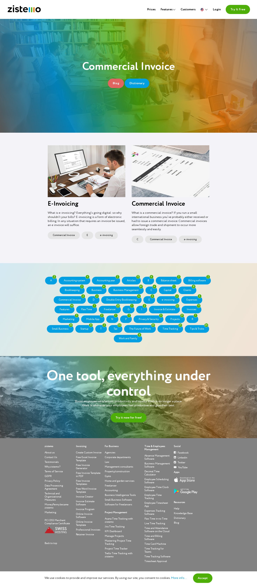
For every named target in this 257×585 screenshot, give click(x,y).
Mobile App (94, 317)
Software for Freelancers (118, 504)
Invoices (193, 308)
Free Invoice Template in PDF (88, 475)
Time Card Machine (155, 544)
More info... (179, 578)
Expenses (193, 298)
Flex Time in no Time (155, 518)
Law (107, 462)
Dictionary (137, 83)
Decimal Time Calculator (152, 473)
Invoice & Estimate (166, 308)
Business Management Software (157, 465)
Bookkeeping (74, 289)
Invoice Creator (84, 496)
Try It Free (237, 9)
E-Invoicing (63, 204)
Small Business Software (118, 500)
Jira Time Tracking (115, 526)
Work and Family (129, 337)
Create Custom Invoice (89, 452)
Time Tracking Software (157, 556)
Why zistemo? (52, 466)
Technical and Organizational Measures (53, 496)
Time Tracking (172, 327)
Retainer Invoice (85, 534)
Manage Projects (114, 536)
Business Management (127, 289)
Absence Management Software (157, 457)
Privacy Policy (52, 481)
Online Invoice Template (84, 523)
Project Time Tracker (116, 548)
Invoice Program (85, 509)
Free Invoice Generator (83, 467)
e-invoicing (106, 235)
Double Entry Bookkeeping (123, 298)
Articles (133, 279)
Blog (116, 83)
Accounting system (76, 279)
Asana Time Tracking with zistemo (119, 520)
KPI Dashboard (113, 531)
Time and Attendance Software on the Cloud (156, 530)
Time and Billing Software (153, 538)
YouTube (182, 467)
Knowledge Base (183, 513)
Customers (188, 9)
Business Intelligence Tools (120, 495)
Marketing (70, 317)
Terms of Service (54, 471)
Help (176, 508)
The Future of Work (142, 327)
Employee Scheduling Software (156, 481)
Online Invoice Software (84, 515)
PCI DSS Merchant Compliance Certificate (57, 522)
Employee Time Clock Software (156, 489)
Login (217, 9)
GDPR (48, 476)
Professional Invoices (88, 529)
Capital (169, 289)
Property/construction (117, 471)
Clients (188, 289)
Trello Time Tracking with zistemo (119, 555)
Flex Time (88, 308)
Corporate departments (118, 457)
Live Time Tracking (154, 523)
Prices (151, 9)
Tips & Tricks (199, 327)
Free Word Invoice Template (86, 490)
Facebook (183, 452)
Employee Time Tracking (153, 497)
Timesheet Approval (155, 561)
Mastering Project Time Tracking (118, 542)
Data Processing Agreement (54, 487)
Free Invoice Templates (83, 482)
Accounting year (107, 279)
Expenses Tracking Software (154, 512)
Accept (203, 578)
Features (66, 308)
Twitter (181, 462)
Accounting (111, 490)
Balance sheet (170, 279)
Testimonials (52, 462)
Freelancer (111, 308)
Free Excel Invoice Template (86, 459)
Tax (117, 327)
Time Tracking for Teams (154, 550)
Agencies (110, 452)
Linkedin (182, 457)
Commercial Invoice (64, 235)
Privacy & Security (150, 317)
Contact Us (51, 457)
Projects (176, 317)
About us (50, 452)
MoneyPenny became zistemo (57, 506)
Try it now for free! (128, 417)
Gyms (108, 476)
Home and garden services (119, 481)
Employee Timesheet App (156, 504)
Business (98, 289)
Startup (86, 327)
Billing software (198, 279)
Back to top (51, 543)
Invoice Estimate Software (85, 503)
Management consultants (119, 466)
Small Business (62, 327)
